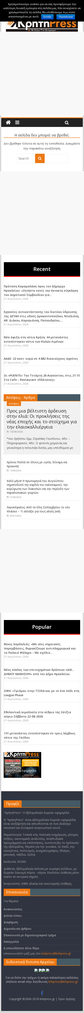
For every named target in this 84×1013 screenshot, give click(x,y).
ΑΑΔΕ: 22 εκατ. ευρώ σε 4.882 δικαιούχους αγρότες (41, 358)
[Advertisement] (42, 73)
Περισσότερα (66, 16)
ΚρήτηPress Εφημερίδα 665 (21, 772)
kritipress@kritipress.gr (56, 953)
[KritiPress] (8, 122)
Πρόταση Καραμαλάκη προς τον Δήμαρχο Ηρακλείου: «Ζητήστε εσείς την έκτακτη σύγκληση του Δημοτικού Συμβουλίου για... (41, 290)
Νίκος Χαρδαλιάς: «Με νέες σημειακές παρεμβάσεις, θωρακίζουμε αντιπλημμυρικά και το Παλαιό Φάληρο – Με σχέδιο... (40, 648)
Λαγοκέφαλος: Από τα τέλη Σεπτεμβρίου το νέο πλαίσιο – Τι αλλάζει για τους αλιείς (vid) (38, 509)
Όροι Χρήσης (66, 999)
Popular (42, 626)
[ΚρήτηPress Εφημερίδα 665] (22, 754)
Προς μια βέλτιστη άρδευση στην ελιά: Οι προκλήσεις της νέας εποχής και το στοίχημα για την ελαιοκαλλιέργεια (42, 419)
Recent (42, 269)
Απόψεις (14, 403)
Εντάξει (47, 16)
